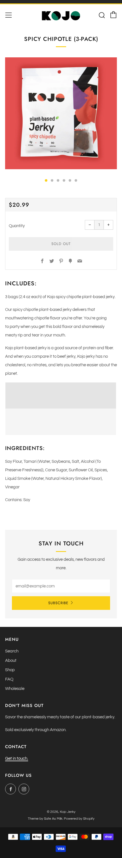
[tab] (46, 180)
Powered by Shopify (79, 819)
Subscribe (58, 603)
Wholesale (14, 689)
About (10, 660)
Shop (10, 670)
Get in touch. (16, 758)
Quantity (17, 226)
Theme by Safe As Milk (45, 819)
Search (11, 651)
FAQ (9, 679)
